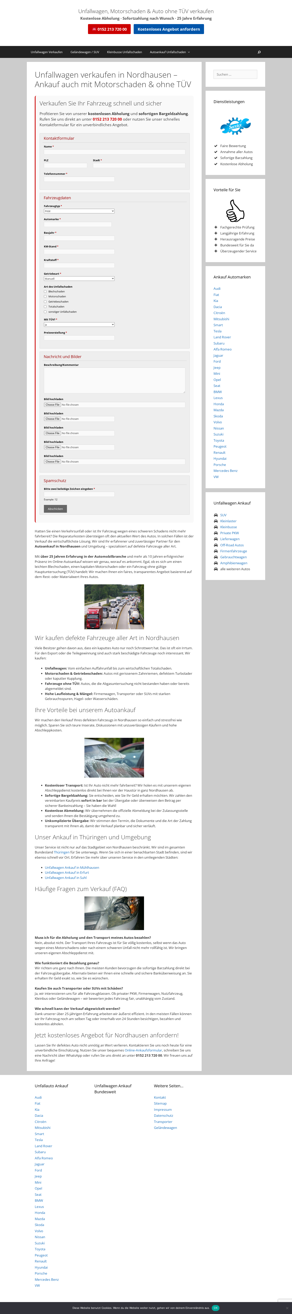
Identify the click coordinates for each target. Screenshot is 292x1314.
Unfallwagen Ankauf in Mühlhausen (72, 867)
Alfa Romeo (223, 349)
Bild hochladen (53, 399)
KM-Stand (51, 246)
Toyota (219, 440)
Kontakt (160, 1097)
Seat (217, 385)
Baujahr (50, 232)
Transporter (163, 1121)
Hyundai (220, 458)
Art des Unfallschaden (58, 286)
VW (216, 476)
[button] (190, 52)
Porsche (220, 464)
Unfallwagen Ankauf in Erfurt (67, 872)
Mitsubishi (221, 319)
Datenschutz (163, 1115)
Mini (217, 373)
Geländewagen (165, 1127)
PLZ (46, 160)
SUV (223, 515)
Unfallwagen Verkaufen (47, 52)
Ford (217, 361)
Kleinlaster (228, 521)
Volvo (218, 422)
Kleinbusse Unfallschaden (124, 52)
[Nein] (287, 1308)
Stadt (97, 160)
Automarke (52, 219)
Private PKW (229, 533)
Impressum (163, 1109)
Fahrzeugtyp (53, 206)
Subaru (219, 343)
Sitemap (160, 1103)
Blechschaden (56, 291)
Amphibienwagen (233, 563)
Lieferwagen (230, 539)
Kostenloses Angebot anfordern (169, 29)
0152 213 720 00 (112, 29)
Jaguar (218, 355)
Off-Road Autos (232, 545)
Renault (219, 452)
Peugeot (220, 446)
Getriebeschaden (58, 301)
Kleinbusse (228, 527)
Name (49, 146)
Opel (217, 379)
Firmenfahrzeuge (233, 551)
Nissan (219, 428)
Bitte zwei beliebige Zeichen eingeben (69, 489)
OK (216, 1307)
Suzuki (218, 434)
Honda (219, 404)
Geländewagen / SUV (85, 52)
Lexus (218, 397)
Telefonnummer (55, 174)
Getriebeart (52, 273)
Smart (218, 325)
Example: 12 (50, 499)
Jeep (217, 367)
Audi (217, 288)
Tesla (217, 331)
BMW (218, 392)
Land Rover (222, 337)
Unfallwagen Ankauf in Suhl (66, 877)
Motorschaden (57, 296)
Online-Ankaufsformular (143, 1050)
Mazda (219, 410)
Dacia (218, 307)
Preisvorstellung (55, 332)
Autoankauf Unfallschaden (168, 52)
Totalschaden (56, 306)
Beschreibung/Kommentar (61, 365)
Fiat (216, 294)
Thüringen (62, 852)
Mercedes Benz (226, 470)
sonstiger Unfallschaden (62, 311)
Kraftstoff (51, 260)
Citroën (219, 312)
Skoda (218, 416)
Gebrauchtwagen (233, 557)
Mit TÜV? (50, 319)
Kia (216, 300)
